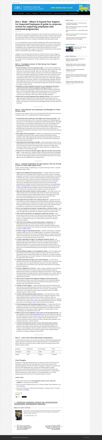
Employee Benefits (21, 402)
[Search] (89, 3)
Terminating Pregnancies (51, 402)
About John (21, 13)
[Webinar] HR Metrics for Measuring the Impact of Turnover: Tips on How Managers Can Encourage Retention (76, 76)
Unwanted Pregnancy (19, 404)
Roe (43, 402)
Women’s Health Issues (31, 404)
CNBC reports (26, 228)
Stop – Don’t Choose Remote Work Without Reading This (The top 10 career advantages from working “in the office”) (24, 427)
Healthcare (38, 402)
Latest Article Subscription (60, 13)
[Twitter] (77, 3)
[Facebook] (75, 3)
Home (15, 13)
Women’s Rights (41, 404)
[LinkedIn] (78, 3)
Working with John (73, 13)
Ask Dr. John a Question (46, 13)
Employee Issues (30, 402)
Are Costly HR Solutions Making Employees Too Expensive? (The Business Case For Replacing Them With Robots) (52, 427)
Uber (32, 300)
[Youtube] (80, 3)
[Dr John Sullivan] (51, 8)
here (24, 386)
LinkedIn (26, 390)
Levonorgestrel (37, 314)
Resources (35, 13)
